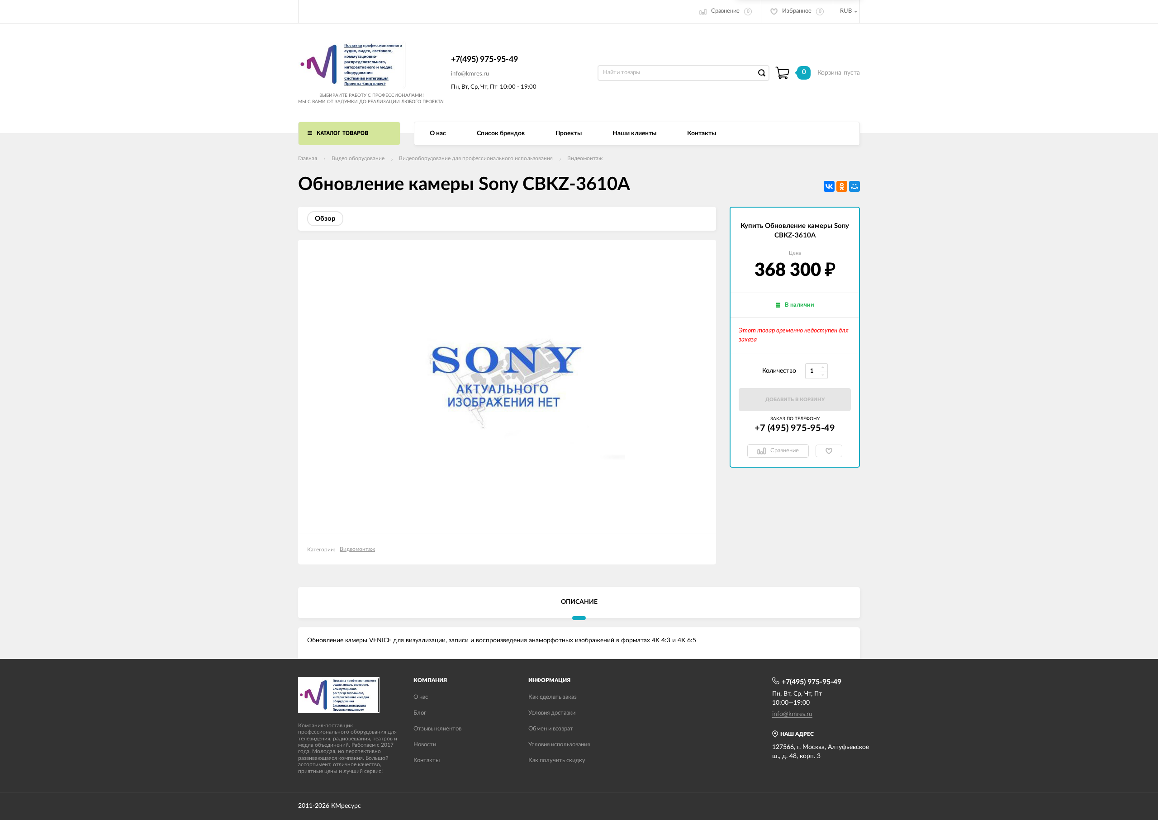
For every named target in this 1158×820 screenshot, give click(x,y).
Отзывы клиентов (437, 729)
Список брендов (501, 133)
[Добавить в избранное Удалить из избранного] (829, 451)
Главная (307, 158)
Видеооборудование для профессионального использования (476, 158)
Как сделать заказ (552, 697)
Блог (419, 713)
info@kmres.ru (470, 74)
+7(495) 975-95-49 (484, 60)
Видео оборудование (358, 158)
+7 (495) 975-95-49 (795, 428)
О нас (438, 133)
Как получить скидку (556, 760)
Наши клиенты (634, 133)
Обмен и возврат (550, 729)
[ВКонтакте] (829, 186)
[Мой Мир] (854, 186)
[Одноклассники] (841, 186)
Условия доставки (551, 713)
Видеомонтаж (585, 158)
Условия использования (559, 745)
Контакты (701, 133)
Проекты (568, 133)
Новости (424, 745)
